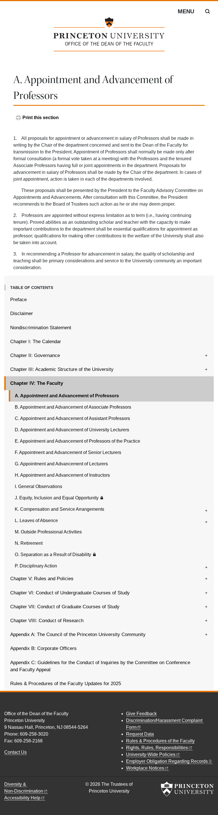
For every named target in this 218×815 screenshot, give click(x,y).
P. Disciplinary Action (36, 565)
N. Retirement (29, 543)
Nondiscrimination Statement (40, 327)
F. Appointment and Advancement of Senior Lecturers (68, 452)
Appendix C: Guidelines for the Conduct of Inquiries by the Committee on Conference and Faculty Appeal (100, 666)
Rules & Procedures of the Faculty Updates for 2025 (65, 683)
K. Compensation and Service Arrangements (59, 509)
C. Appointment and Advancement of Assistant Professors (72, 418)
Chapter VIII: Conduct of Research (46, 620)
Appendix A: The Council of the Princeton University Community (78, 634)
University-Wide (150, 754)
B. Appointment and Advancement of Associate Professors (73, 407)
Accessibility (22, 797)
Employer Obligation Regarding (167, 761)
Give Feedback (141, 713)
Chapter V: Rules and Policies (42, 578)
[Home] (108, 36)
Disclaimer (21, 313)
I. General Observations (38, 486)
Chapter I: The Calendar (35, 341)
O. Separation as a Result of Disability (53, 554)
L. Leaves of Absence (36, 520)
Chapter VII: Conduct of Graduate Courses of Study (65, 606)
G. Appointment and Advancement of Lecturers (61, 463)
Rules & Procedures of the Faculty (160, 740)
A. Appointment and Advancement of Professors (83, 395)
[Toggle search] (207, 11)
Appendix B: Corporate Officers (43, 648)
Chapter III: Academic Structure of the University (62, 369)
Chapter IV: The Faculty (56, 383)
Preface (18, 299)
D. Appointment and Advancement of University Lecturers (72, 429)
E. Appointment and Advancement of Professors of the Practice (77, 441)
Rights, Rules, (157, 747)
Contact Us (15, 752)
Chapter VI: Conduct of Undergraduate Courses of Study (70, 593)
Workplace (145, 768)
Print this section (40, 117)
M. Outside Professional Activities (48, 531)
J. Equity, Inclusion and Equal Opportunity (56, 497)
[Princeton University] (187, 789)
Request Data (140, 734)
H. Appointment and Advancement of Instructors (62, 475)
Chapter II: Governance (35, 355)
